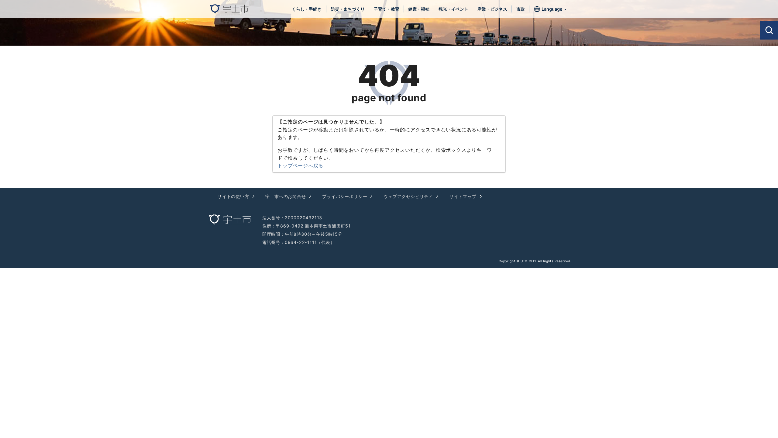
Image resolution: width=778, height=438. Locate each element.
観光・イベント (453, 9)
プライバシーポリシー (344, 196)
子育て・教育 (386, 9)
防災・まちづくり (348, 9)
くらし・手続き (307, 9)
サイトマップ (463, 196)
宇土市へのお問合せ (285, 196)
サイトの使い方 (233, 196)
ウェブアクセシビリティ (408, 196)
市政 (520, 9)
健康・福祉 (418, 9)
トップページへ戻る (300, 165)
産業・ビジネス (492, 9)
